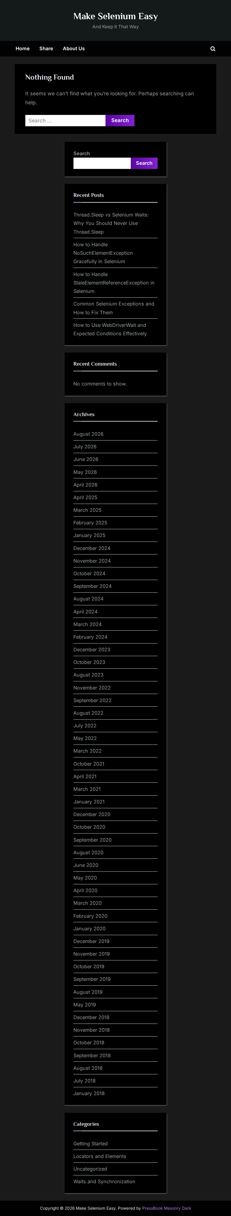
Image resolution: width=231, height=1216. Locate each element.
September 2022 (92, 700)
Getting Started (90, 1144)
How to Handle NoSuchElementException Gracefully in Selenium (103, 253)
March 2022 (87, 751)
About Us (74, 48)
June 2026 (85, 459)
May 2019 (84, 1005)
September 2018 (92, 1055)
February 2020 (90, 916)
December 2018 (91, 1017)
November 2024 (92, 561)
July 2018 (84, 1081)
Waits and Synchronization (104, 1181)
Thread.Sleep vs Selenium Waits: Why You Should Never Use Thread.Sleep (111, 223)
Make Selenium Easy (115, 16)
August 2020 (88, 852)
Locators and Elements (99, 1156)
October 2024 (89, 573)
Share (46, 48)
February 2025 (90, 523)
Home (23, 48)
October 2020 (89, 827)
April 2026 (85, 485)
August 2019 (88, 992)
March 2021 (87, 789)
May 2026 (85, 472)
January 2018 (89, 1093)
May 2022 (85, 738)
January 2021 (89, 802)
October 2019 (88, 966)
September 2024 (92, 586)
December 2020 (91, 814)
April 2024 (85, 612)
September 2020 (92, 840)
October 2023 (89, 662)
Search (81, 153)
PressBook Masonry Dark (166, 1208)
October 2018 (88, 1042)
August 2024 (88, 599)
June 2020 (85, 865)
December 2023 (91, 649)
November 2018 (91, 1030)
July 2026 (85, 447)
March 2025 (87, 510)
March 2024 (87, 624)
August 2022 (88, 713)
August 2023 (88, 675)
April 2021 (85, 776)
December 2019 (91, 941)
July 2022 (85, 726)
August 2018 (88, 1068)
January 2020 (89, 929)
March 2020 (87, 903)
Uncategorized (90, 1169)
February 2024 (90, 637)
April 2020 (85, 890)
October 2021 (88, 764)
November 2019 (91, 954)
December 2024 (91, 548)
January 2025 (89, 535)
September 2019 (92, 979)
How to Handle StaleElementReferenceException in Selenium (114, 282)
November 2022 (92, 688)
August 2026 (88, 434)
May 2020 (85, 878)
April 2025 (85, 497)
